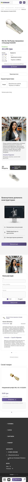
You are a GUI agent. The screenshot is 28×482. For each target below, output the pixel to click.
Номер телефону (6, 284)
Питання (4, 290)
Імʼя (3, 278)
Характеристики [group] (14, 74)
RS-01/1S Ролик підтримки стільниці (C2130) (14, 318)
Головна (2, 7)
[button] (11, 352)
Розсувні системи (10, 7)
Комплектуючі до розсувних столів (12, 9)
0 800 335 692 (18, 479)
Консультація (14, 244)
